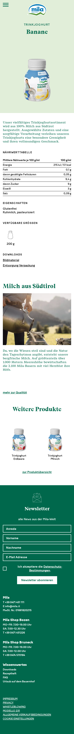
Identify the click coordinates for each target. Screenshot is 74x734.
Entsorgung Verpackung (19, 265)
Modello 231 (11, 710)
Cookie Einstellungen (18, 718)
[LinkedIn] (16, 692)
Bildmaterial (11, 260)
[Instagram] (11, 692)
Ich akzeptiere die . (40, 568)
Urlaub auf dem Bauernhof (19, 681)
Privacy (8, 702)
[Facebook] (5, 692)
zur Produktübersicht (37, 472)
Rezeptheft (9, 673)
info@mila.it (12, 606)
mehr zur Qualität (15, 392)
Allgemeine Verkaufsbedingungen (27, 714)
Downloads (9, 669)
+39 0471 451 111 (14, 602)
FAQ (5, 677)
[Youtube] (22, 692)
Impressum (10, 698)
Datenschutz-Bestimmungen (45, 568)
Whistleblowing (14, 706)
